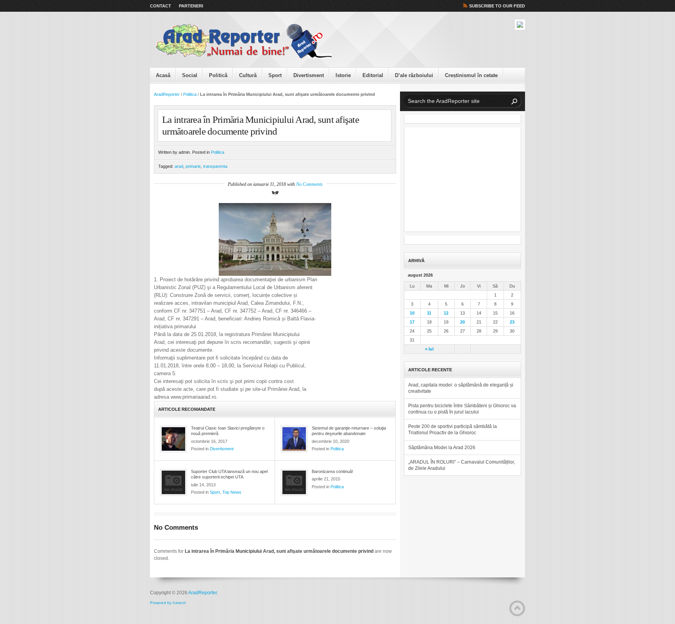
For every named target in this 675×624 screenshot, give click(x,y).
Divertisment (308, 75)
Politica (189, 94)
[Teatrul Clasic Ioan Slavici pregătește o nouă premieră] (173, 439)
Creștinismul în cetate (471, 75)
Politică (218, 75)
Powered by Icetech (168, 603)
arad (179, 166)
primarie (193, 166)
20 (462, 322)
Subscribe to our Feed (497, 6)
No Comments (309, 184)
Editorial (372, 75)
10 (412, 313)
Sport (275, 75)
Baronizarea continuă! (332, 471)
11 (429, 313)
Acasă (163, 75)
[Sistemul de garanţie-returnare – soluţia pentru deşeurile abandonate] (294, 439)
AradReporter (167, 94)
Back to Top (517, 608)
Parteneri (191, 6)
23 (512, 322)
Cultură (248, 75)
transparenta (215, 166)
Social (189, 75)
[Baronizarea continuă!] (294, 482)
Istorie (343, 75)
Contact (160, 6)
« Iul (429, 349)
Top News (231, 492)
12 (446, 313)
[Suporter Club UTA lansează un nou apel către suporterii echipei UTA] (173, 482)
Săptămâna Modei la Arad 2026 (441, 447)
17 (412, 322)
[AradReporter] (244, 41)
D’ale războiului (414, 75)
